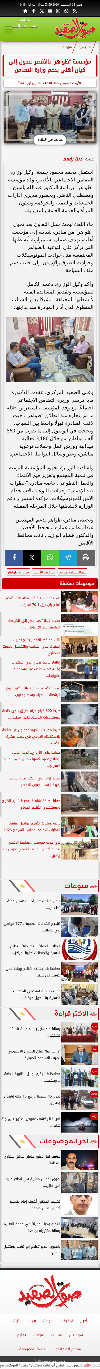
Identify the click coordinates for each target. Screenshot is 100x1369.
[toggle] (8, 29)
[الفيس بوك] (33, 11)
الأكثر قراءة (71, 1013)
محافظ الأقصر (44, 572)
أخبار (83, 1320)
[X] (32, 558)
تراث (16, 1320)
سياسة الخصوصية (33, 1349)
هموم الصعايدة (68, 1349)
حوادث (48, 1320)
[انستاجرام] (58, 11)
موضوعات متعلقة (77, 583)
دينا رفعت (72, 159)
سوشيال (76, 1335)
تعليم (21, 1335)
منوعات (67, 47)
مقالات (56, 1335)
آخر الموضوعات (63, 1141)
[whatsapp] (50, 558)
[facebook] (14, 558)
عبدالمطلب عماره (72, 572)
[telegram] (68, 558)
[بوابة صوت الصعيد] (75, 29)
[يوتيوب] (50, 11)
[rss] (75, 11)
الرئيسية (84, 47)
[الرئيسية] (25, 11)
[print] (86, 558)
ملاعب (31, 1320)
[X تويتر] (42, 11)
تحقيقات (66, 1320)
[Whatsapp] (66, 11)
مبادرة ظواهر (18, 572)
